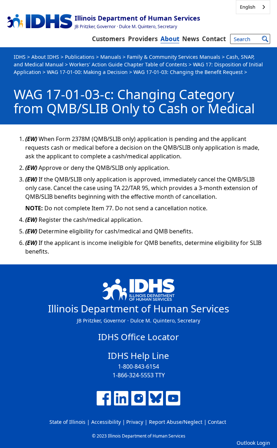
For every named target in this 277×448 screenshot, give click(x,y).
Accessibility (106, 421)
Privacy (134, 421)
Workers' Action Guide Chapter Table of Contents (128, 64)
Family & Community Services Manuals (173, 56)
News (190, 39)
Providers (143, 39)
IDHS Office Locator (138, 337)
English (247, 7)
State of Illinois (67, 421)
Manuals (110, 56)
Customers (108, 39)
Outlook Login (253, 442)
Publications (79, 56)
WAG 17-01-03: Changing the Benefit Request (188, 72)
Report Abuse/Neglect (175, 421)
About (170, 39)
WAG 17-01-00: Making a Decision (87, 72)
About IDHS (45, 56)
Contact (214, 39)
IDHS (20, 56)
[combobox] (253, 7)
